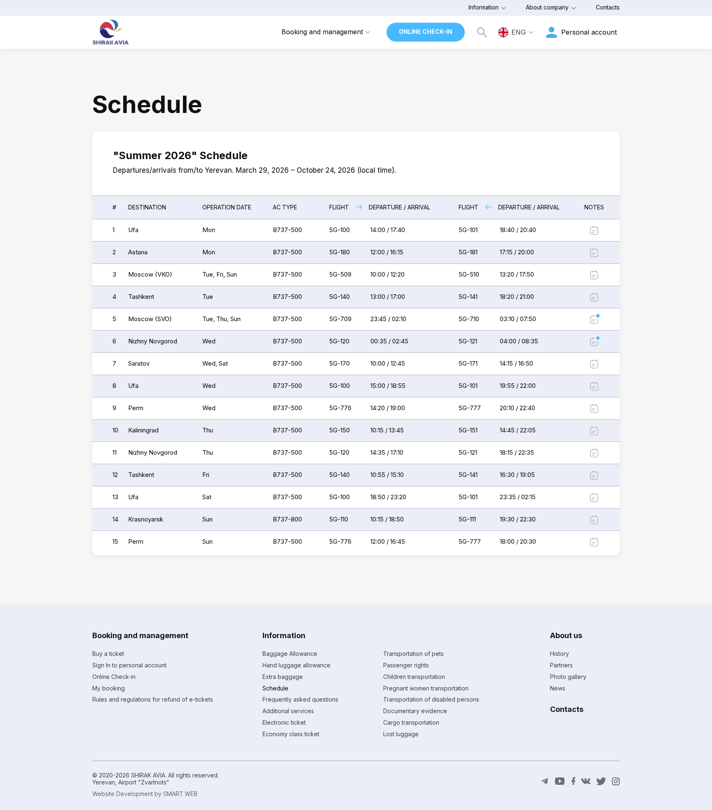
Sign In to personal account (129, 665)
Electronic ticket (284, 722)
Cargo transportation (411, 722)
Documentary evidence (415, 710)
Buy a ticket (108, 653)
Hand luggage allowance (296, 665)
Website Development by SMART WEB (144, 793)
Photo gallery (568, 676)
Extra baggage (282, 676)
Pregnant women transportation (425, 688)
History (559, 653)
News (557, 688)
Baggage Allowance (289, 653)
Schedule (275, 688)
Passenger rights (406, 665)
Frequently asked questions (300, 699)
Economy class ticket (290, 733)
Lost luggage (401, 733)
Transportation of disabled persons (431, 699)
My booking (108, 688)
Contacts (608, 7)
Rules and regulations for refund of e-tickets (152, 699)
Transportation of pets (413, 653)
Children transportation (414, 676)
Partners (561, 665)
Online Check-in (425, 31)
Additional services (288, 710)
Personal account (589, 32)
